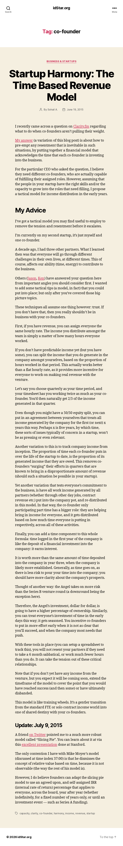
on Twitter (37, 735)
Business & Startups (61, 61)
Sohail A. (53, 109)
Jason (32, 278)
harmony (59, 813)
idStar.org (61, 8)
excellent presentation (39, 745)
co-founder (45, 813)
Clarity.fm (81, 126)
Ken (41, 278)
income (69, 813)
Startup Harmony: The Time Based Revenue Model (61, 85)
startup (90, 813)
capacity (24, 813)
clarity (34, 813)
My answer (24, 140)
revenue (80, 813)
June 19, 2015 (75, 109)
